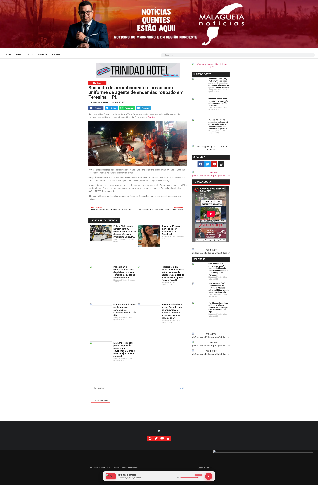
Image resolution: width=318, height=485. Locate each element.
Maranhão (42, 54)
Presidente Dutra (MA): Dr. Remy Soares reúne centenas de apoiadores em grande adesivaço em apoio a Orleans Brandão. (173, 274)
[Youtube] (214, 164)
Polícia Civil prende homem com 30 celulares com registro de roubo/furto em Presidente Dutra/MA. (124, 231)
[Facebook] (201, 164)
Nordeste (56, 54)
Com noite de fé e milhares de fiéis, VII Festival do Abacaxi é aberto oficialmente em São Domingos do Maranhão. (218, 269)
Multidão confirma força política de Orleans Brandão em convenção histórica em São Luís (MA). (218, 307)
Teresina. (152, 117)
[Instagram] (221, 164)
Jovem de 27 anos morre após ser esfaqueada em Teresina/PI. (171, 230)
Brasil (30, 54)
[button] (95, 108)
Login (181, 388)
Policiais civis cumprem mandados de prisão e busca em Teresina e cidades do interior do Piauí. (124, 272)
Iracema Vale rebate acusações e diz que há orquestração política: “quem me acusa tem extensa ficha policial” (172, 311)
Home (8, 54)
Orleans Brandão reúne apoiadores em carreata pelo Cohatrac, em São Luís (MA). (124, 309)
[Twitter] (207, 164)
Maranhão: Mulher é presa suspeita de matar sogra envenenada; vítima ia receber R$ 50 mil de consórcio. (124, 350)
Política (19, 54)
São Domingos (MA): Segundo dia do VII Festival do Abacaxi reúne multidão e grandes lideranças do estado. (218, 287)
